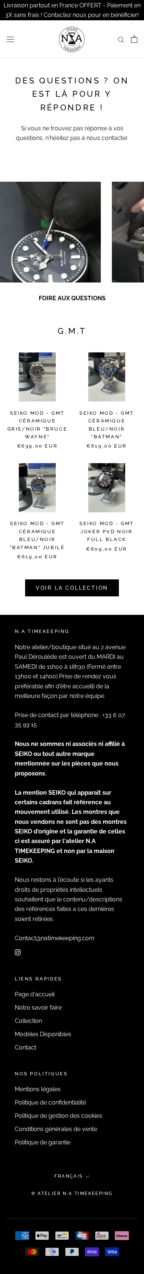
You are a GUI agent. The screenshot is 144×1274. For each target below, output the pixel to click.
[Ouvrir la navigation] (10, 39)
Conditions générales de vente (56, 1129)
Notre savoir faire (38, 1007)
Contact (25, 1047)
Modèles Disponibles (43, 1034)
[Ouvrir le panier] (134, 39)
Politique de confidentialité (50, 1102)
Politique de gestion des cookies (58, 1115)
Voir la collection (72, 588)
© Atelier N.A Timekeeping (72, 1193)
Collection (28, 1020)
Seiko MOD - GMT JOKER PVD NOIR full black (106, 531)
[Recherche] (121, 39)
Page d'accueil (35, 994)
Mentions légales (38, 1089)
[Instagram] (18, 952)
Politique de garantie (43, 1142)
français (68, 1176)
